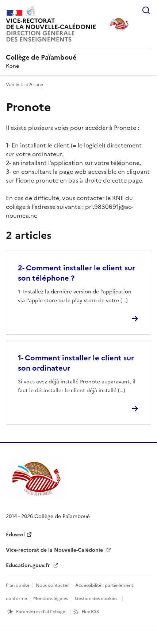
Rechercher (146, 10)
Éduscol (15, 535)
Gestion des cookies (96, 598)
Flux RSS (90, 611)
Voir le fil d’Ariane (24, 84)
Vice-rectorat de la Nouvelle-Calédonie (55, 550)
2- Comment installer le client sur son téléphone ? (76, 273)
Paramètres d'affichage (40, 611)
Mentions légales (50, 598)
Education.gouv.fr (28, 565)
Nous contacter (52, 585)
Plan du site (18, 585)
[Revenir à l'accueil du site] (37, 478)
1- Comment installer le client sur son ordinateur (76, 363)
